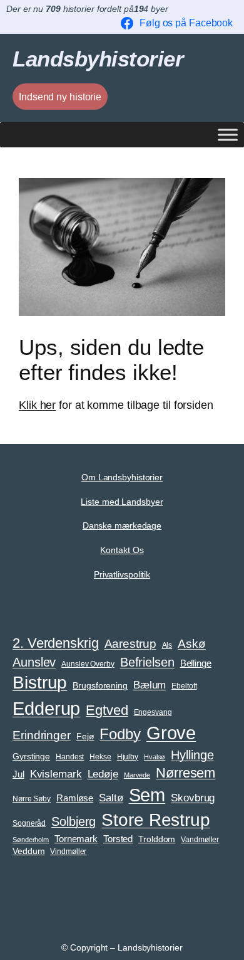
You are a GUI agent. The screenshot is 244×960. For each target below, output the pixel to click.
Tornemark (76, 839)
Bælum (149, 684)
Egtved (107, 710)
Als (167, 645)
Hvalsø (154, 757)
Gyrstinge (31, 756)
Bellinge (195, 663)
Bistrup (40, 682)
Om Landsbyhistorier (122, 477)
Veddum (28, 851)
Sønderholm (31, 839)
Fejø (85, 736)
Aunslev (34, 662)
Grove (171, 733)
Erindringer (42, 735)
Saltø (111, 797)
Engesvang (153, 712)
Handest (70, 756)
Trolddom (156, 839)
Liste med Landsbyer (122, 502)
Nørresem (185, 773)
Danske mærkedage (122, 525)
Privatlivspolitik (122, 574)
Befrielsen (147, 662)
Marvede (137, 775)
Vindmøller (68, 851)
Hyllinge (192, 755)
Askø (192, 643)
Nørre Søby (32, 798)
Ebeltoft (183, 686)
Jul (18, 774)
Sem (147, 795)
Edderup (46, 708)
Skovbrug (193, 797)
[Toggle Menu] (228, 135)
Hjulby (127, 756)
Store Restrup (155, 820)
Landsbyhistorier (98, 58)
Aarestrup (130, 643)
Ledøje (103, 773)
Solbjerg (73, 821)
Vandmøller (200, 839)
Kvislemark (56, 773)
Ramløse (74, 798)
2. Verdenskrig (56, 643)
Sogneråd (29, 823)
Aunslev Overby (87, 664)
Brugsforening (100, 685)
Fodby (120, 733)
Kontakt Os (121, 550)
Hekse (100, 756)
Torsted (118, 839)
